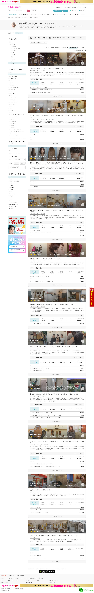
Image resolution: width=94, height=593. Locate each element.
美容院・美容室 (11, 17)
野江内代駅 (13, 59)
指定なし (10, 72)
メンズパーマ (11, 125)
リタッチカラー (12, 85)
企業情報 (2, 588)
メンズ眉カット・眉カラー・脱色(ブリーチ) (17, 132)
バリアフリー (11, 208)
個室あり (10, 191)
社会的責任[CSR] (16, 588)
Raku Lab (83, 14)
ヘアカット (30, 17)
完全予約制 (11, 185)
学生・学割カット (12, 78)
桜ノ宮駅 (12, 52)
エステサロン (33, 14)
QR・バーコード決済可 (13, 204)
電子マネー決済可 (12, 206)
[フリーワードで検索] (28, 11)
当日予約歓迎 (11, 187)
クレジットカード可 (13, 202)
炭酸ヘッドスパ (12, 104)
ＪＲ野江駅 (13, 54)
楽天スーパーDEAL (13, 148)
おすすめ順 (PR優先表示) (54, 47)
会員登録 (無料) (57, 10)
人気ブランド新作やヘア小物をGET (32, 580)
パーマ (10, 91)
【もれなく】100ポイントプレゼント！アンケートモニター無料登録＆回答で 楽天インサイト (26, 578)
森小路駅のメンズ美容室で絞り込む (38, 42)
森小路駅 (25, 17)
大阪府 (16, 17)
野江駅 (12, 56)
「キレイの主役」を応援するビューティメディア (10, 580)
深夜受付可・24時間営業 (14, 181)
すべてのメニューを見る (78, 126)
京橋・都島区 (20, 17)
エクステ (10, 106)
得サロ (10, 150)
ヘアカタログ (54, 14)
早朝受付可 (11, 179)
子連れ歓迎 (11, 189)
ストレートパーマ (12, 97)
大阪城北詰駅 (13, 46)
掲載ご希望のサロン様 (81, 7)
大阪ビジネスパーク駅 (15, 48)
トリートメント (12, 99)
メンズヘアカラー (12, 123)
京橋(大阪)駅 (13, 50)
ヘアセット (11, 108)
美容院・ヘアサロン (13, 14)
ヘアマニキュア (12, 89)
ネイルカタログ (63, 14)
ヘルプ (64, 7)
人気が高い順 (65, 47)
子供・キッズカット (13, 76)
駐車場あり (11, 196)
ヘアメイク (11, 110)
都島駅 (12, 61)
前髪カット (11, 80)
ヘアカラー (11, 82)
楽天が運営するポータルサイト (55, 580)
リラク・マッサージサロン (44, 14)
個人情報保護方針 (8, 588)
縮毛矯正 (10, 95)
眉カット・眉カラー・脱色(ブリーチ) (16, 114)
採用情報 (21, 588)
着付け (10, 112)
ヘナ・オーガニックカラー (14, 87)
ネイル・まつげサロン (24, 14)
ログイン (65, 10)
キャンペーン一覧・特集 (73, 14)
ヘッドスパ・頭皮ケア (13, 102)
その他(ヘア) (11, 119)
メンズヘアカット (12, 121)
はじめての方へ (59, 7)
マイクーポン (73, 10)
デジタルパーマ (12, 93)
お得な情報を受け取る (71, 7)
